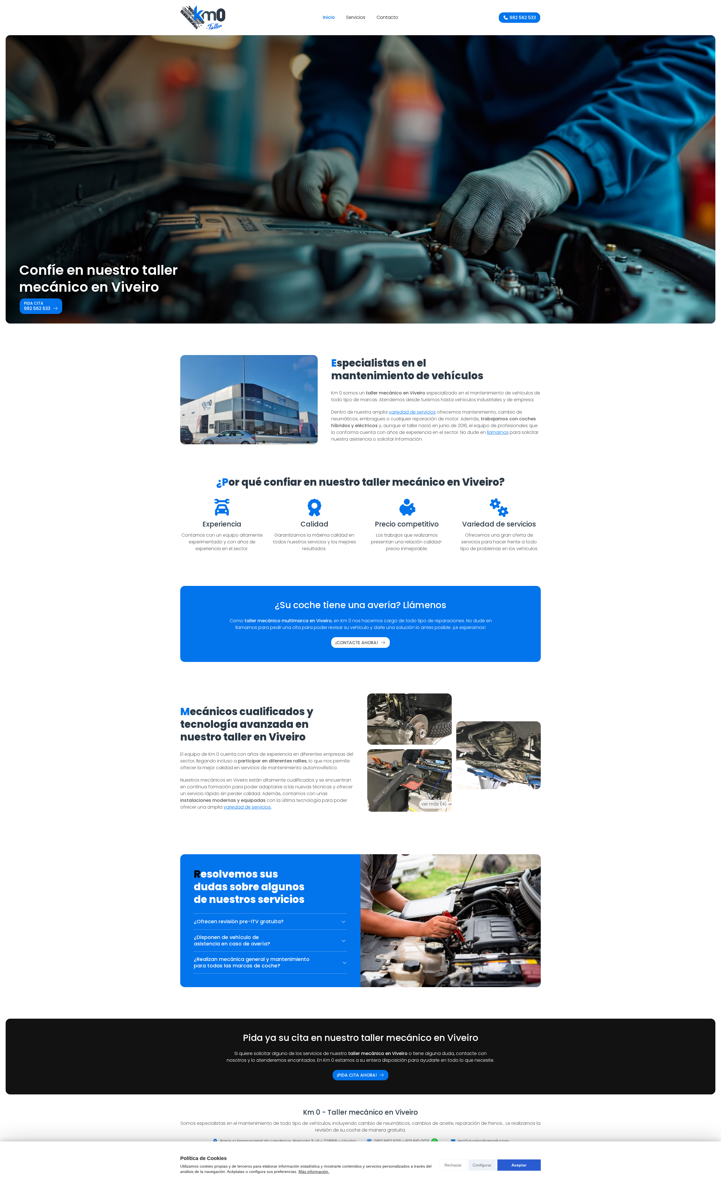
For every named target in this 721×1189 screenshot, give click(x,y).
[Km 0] (202, 18)
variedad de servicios (412, 412)
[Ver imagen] (498, 755)
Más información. (314, 1171)
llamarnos (498, 432)
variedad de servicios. (248, 807)
